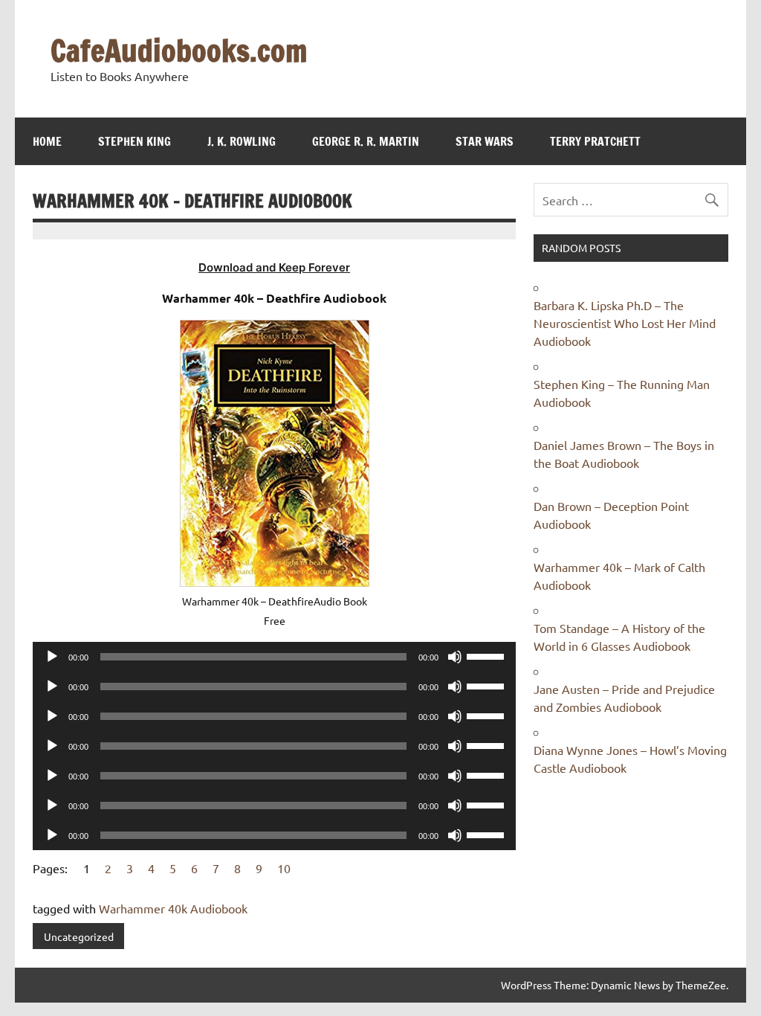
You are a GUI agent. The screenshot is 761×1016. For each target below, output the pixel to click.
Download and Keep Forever (274, 267)
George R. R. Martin (365, 141)
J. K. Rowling (241, 141)
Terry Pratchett (595, 141)
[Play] (52, 656)
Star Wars (485, 141)
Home (47, 141)
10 (284, 868)
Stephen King (134, 141)
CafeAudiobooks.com (179, 50)
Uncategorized (79, 936)
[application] (274, 657)
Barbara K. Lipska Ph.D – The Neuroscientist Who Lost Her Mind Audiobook (625, 323)
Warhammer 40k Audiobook (173, 908)
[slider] (487, 655)
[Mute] (454, 656)
